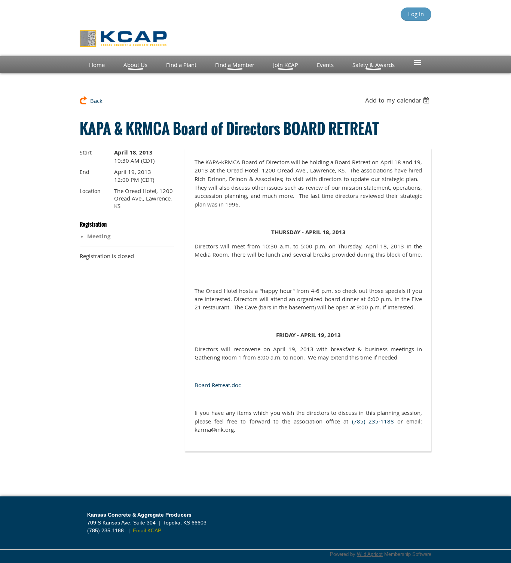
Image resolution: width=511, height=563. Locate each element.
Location (90, 191)
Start (86, 152)
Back (96, 100)
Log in (416, 14)
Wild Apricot (370, 554)
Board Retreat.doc (218, 385)
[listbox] (398, 100)
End (84, 171)
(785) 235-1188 (373, 421)
